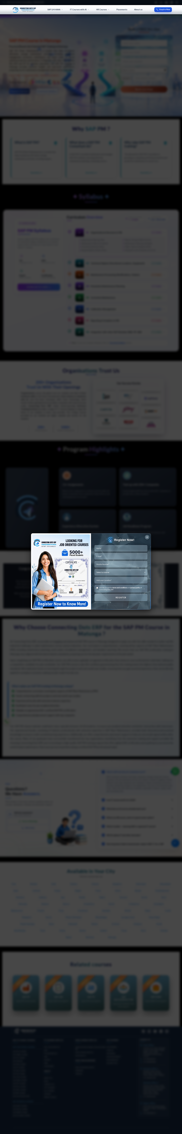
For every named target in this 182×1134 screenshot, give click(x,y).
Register (121, 597)
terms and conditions (120, 587)
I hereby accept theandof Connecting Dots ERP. (120, 588)
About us (138, 9)
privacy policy (135, 587)
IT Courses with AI (78, 9)
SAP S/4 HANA (53, 9)
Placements (121, 9)
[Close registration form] (147, 537)
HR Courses (101, 9)
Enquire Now (164, 9)
